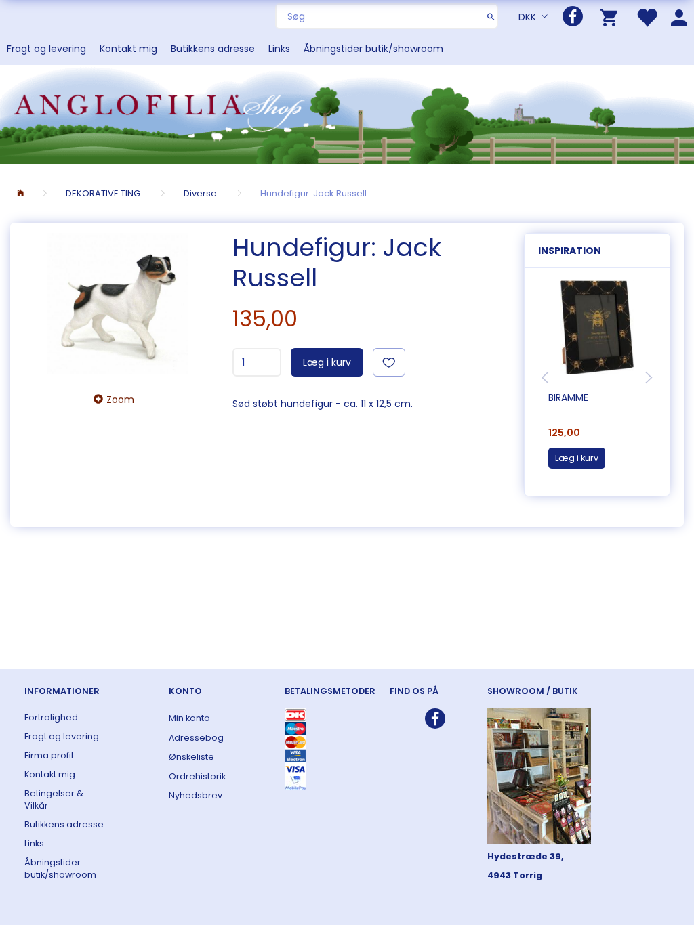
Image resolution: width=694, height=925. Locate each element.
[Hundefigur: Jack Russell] (118, 303)
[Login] (679, 16)
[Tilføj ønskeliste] (389, 362)
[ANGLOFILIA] (347, 113)
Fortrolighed (51, 717)
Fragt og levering (46, 49)
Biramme (568, 397)
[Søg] (491, 16)
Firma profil (48, 755)
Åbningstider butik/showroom (373, 49)
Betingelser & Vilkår (53, 799)
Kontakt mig (128, 49)
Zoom (120, 399)
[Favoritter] (646, 16)
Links (279, 49)
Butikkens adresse (213, 49)
